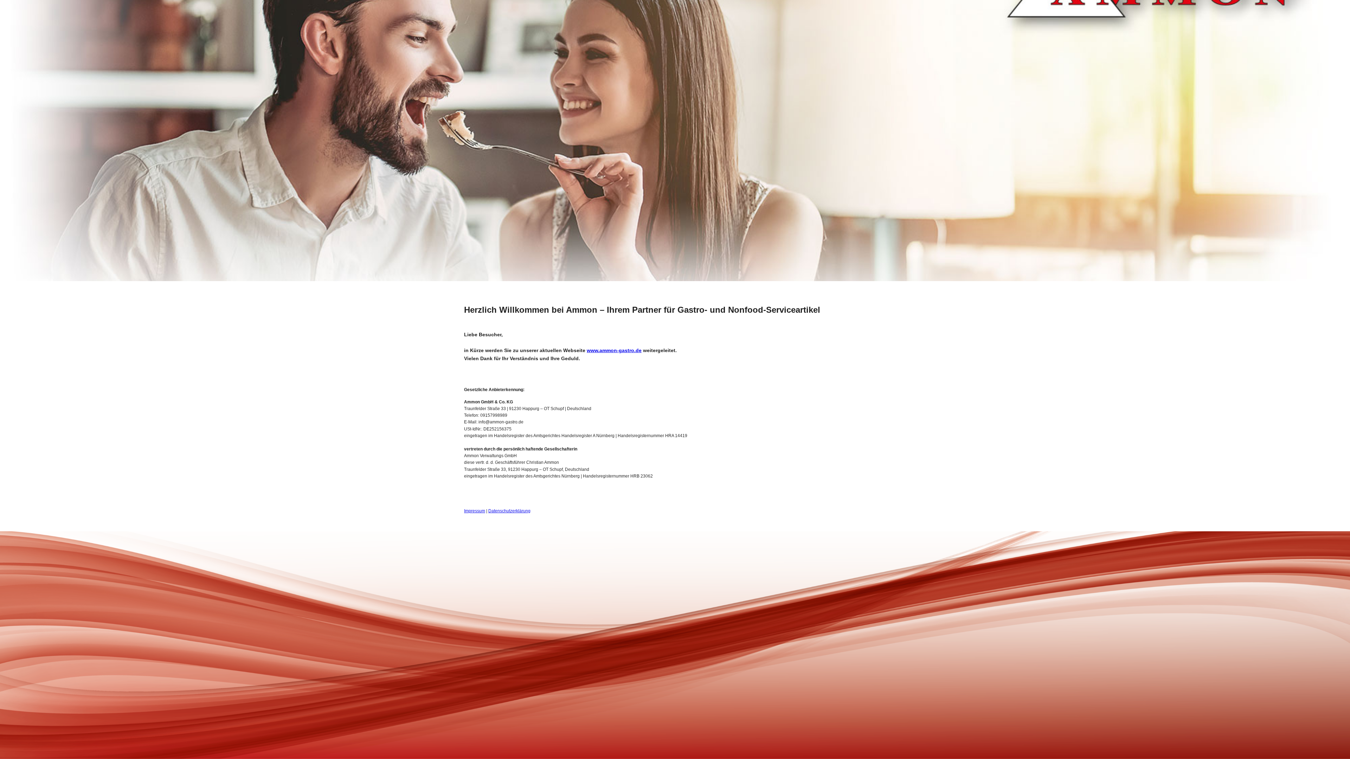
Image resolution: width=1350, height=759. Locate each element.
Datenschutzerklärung (509, 510)
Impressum (474, 510)
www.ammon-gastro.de (614, 350)
